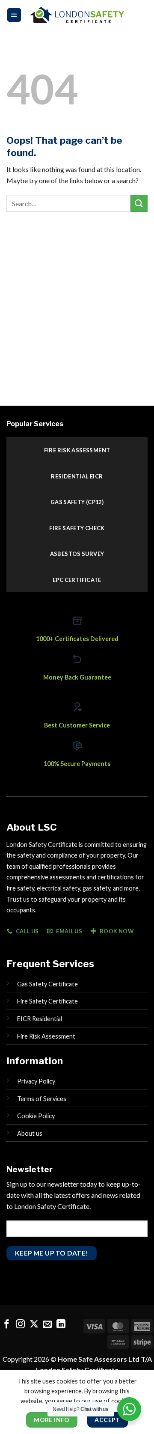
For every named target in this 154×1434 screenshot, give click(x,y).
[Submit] (139, 203)
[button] (14, 15)
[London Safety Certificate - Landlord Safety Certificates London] (77, 15)
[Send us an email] (47, 1325)
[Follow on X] (34, 1325)
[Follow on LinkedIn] (60, 1325)
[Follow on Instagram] (20, 1325)
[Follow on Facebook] (6, 1325)
